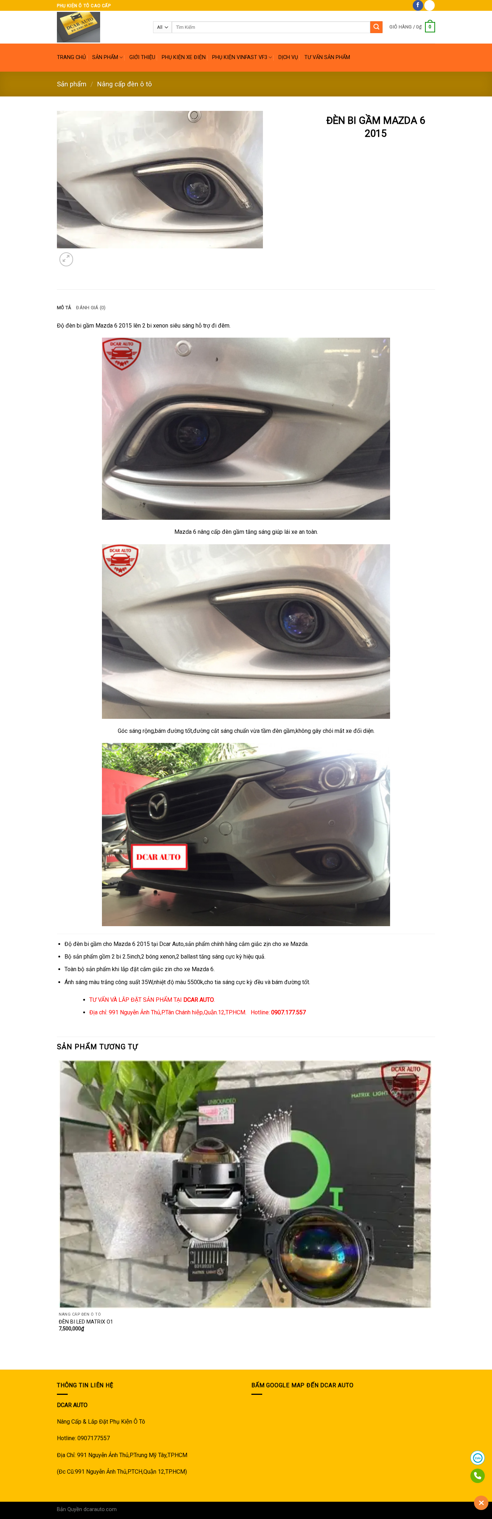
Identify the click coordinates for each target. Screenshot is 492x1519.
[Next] (84, 255)
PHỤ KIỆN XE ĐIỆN (184, 57)
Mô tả (64, 307)
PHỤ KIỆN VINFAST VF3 (239, 57)
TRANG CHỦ (71, 57)
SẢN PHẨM (105, 57)
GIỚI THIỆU (142, 57)
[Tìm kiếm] (376, 27)
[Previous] (60, 1357)
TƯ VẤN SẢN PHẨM (327, 57)
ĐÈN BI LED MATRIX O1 (86, 1322)
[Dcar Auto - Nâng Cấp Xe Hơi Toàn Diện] (99, 27)
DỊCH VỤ (288, 57)
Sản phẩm (71, 84)
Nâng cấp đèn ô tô (124, 84)
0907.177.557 (288, 1012)
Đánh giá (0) (91, 307)
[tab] (64, 308)
